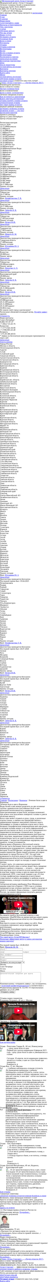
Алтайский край (7, 354)
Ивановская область (8, 384)
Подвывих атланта (8, 37)
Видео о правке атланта (10, 53)
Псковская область (8, 452)
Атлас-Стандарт (6, 1267)
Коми (2, 408)
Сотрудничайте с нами (9, 23)
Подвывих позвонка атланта (12, 109)
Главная (3, 15)
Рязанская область (7, 456)
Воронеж (23, 800)
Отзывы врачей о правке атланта (14, 101)
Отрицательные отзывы (10, 103)
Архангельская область (9, 358)
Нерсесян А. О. (11, 268)
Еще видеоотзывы (7, 1042)
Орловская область (8, 444)
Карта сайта (5, 73)
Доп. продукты (6, 27)
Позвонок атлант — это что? (12, 111)
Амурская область (7, 356)
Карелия (3, 402)
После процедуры (7, 65)
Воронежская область (9, 376)
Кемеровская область (9, 404)
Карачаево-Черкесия (8, 400)
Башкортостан (6, 362)
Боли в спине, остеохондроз (11, 93)
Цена (2, 63)
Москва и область (7, 346)
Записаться (4, 188)
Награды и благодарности (11, 25)
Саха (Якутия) (6, 462)
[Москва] (10, 965)
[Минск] (10, 971)
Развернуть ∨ (12, 1064)
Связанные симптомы (9, 1194)
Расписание (13, 800)
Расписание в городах (9, 57)
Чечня (2, 499)
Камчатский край (7, 398)
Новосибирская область (10, 438)
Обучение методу (7, 31)
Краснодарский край (8, 412)
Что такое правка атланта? (11, 105)
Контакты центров (8, 71)
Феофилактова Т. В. (13, 198)
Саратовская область (8, 460)
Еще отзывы (5, 1192)
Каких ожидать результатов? (12, 99)
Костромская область (9, 410)
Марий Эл (4, 426)
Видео (2, 51)
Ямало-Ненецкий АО (9, 505)
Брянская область (7, 366)
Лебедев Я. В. (11, 210)
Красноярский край (8, 414)
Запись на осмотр (7, 1208)
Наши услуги (5, 35)
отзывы (34, 1269)
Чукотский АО (6, 503)
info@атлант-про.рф (8, 1275)
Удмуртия (4, 487)
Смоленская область (8, 469)
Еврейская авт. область (9, 380)
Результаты (4, 43)
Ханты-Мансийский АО (10, 495)
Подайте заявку (40, 312)
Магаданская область (9, 424)
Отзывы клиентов (7, 47)
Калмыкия (4, 394)
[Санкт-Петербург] (10, 967)
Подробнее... (24, 1212)
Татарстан (4, 475)
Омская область (6, 440)
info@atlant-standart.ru (9, 1277)
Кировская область (8, 406)
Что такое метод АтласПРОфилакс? (15, 937)
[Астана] (10, 969)
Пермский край (6, 448)
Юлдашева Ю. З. (12, 246)
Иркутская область (8, 388)
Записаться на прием (8, 59)
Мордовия (4, 428)
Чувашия (4, 501)
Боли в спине (5, 41)
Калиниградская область (10, 392)
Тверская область (7, 477)
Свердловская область (9, 465)
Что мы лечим (6, 33)
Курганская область (8, 418)
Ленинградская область (10, 348)
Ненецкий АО (6, 432)
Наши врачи (5, 21)
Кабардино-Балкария (9, 390)
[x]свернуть (5, 316)
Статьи (3, 29)
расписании (37, 13)
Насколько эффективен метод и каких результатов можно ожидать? (21, 940)
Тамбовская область (8, 473)
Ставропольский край (9, 471)
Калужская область (8, 396)
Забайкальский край (8, 382)
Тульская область (7, 481)
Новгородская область (9, 436)
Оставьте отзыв (6, 81)
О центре (4, 19)
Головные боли (6, 39)
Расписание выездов (8, 113)
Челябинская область (9, 497)
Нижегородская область (10, 434)
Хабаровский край (8, 491)
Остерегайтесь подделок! (10, 67)
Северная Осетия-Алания (10, 467)
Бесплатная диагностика (10, 61)
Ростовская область (8, 454)
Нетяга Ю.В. (10, 222)
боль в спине (40, 1196)
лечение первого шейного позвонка (15, 1269)
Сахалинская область (9, 464)
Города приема (6, 342)
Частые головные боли (9, 89)
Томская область (7, 479)
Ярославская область (8, 507)
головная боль (29, 1196)
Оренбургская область (9, 442)
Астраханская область (9, 360)
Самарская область (8, 458)
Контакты (4, 69)
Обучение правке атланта (10, 79)
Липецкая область (7, 422)
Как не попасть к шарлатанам (12, 97)
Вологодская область (9, 374)
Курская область (7, 420)
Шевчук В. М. (11, 234)
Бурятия (3, 368)
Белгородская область (9, 364)
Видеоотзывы (6, 49)
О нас (2, 17)
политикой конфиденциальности (15, 986)
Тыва (2, 483)
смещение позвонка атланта (12, 1196)
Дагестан (4, 378)
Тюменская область (8, 485)
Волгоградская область (9, 372)
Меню (2, 75)
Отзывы (3, 45)
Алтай (2, 352)
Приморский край (7, 450)
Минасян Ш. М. (11, 947)
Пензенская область (8, 446)
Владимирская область (9, 370)
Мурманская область (8, 430)
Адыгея (3, 350)
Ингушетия (5, 386)
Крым (2, 416)
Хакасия (3, 493)
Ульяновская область (8, 489)
